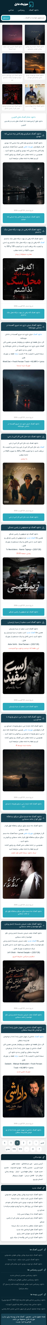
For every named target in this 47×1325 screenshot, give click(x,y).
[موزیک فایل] (24, 4)
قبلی (42, 1143)
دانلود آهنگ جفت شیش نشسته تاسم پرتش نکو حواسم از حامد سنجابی (23, 925)
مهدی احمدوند (15, 1168)
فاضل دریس (29, 1175)
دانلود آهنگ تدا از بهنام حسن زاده (30, 1214)
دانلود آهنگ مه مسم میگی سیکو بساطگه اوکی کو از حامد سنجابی (24, 817)
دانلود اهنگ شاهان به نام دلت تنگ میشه (27, 1226)
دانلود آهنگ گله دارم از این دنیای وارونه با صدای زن (23, 805)
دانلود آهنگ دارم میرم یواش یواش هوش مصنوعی (24, 1194)
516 (14, 1149)
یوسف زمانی (9, 1171)
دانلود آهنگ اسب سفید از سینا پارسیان (24, 622)
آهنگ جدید (31, 538)
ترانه (16, 354)
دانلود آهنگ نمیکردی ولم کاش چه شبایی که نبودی (23, 218)
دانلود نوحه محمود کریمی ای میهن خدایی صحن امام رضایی (23, 1309)
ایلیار (17, 1171)
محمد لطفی (16, 1164)
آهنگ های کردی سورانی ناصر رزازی (30, 1233)
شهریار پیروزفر (17, 1175)
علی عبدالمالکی (27, 1164)
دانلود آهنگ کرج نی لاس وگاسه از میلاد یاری (26, 1237)
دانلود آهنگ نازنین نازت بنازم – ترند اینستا (27, 1198)
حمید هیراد (38, 1171)
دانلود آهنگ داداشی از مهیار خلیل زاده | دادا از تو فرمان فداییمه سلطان (23, 1028)
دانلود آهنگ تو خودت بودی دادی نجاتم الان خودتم (24, 1202)
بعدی (8, 1149)
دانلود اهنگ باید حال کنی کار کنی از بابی (24, 436)
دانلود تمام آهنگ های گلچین (23, 117)
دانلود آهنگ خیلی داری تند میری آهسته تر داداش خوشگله (23, 425)
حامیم (6, 1168)
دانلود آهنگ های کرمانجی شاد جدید (29, 1229)
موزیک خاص (28, 147)
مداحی (11, 10)
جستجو (6, 18)
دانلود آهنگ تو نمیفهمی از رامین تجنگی (24, 527)
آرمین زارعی (38, 1164)
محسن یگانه (27, 1168)
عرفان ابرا (39, 1175)
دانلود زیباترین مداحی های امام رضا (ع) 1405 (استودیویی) (23, 1300)
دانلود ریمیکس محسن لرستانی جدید (23, 1275)
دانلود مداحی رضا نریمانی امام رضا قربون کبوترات (23, 1304)
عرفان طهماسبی (27, 1171)
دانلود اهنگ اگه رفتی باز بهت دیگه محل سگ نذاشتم (23, 313)
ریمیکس (21, 10)
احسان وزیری (38, 1179)
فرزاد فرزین (38, 1168)
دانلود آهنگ (34, 10)
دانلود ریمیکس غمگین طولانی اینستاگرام (23, 1280)
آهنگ (42, 242)
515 (20, 1149)
